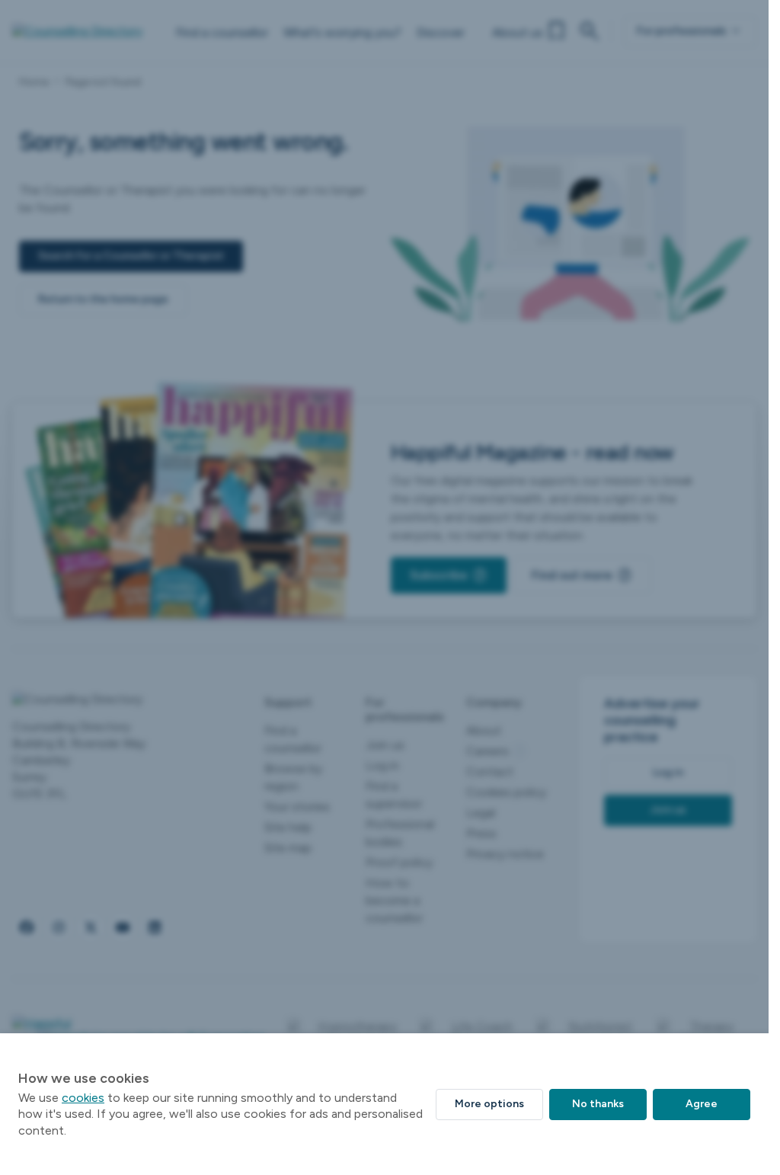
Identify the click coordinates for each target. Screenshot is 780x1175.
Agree (702, 1103)
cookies (83, 1097)
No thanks (598, 1103)
